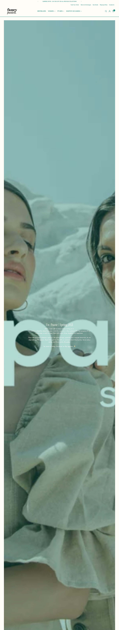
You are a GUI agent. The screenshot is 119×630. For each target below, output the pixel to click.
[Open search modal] (106, 11)
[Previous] (38, 1)
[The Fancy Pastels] (12, 11)
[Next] (81, 1)
